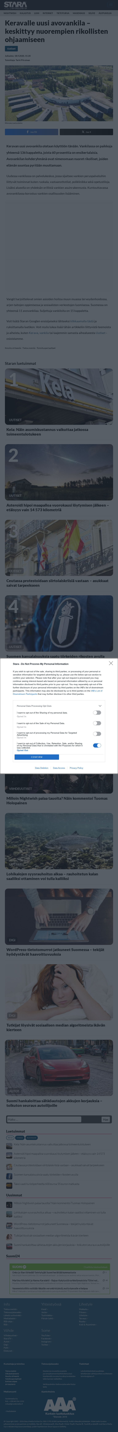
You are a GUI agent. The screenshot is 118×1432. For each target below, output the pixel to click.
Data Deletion (41, 768)
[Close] (112, 664)
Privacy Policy (76, 768)
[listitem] (59, 705)
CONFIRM (37, 757)
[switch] (97, 713)
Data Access (59, 768)
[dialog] (59, 716)
